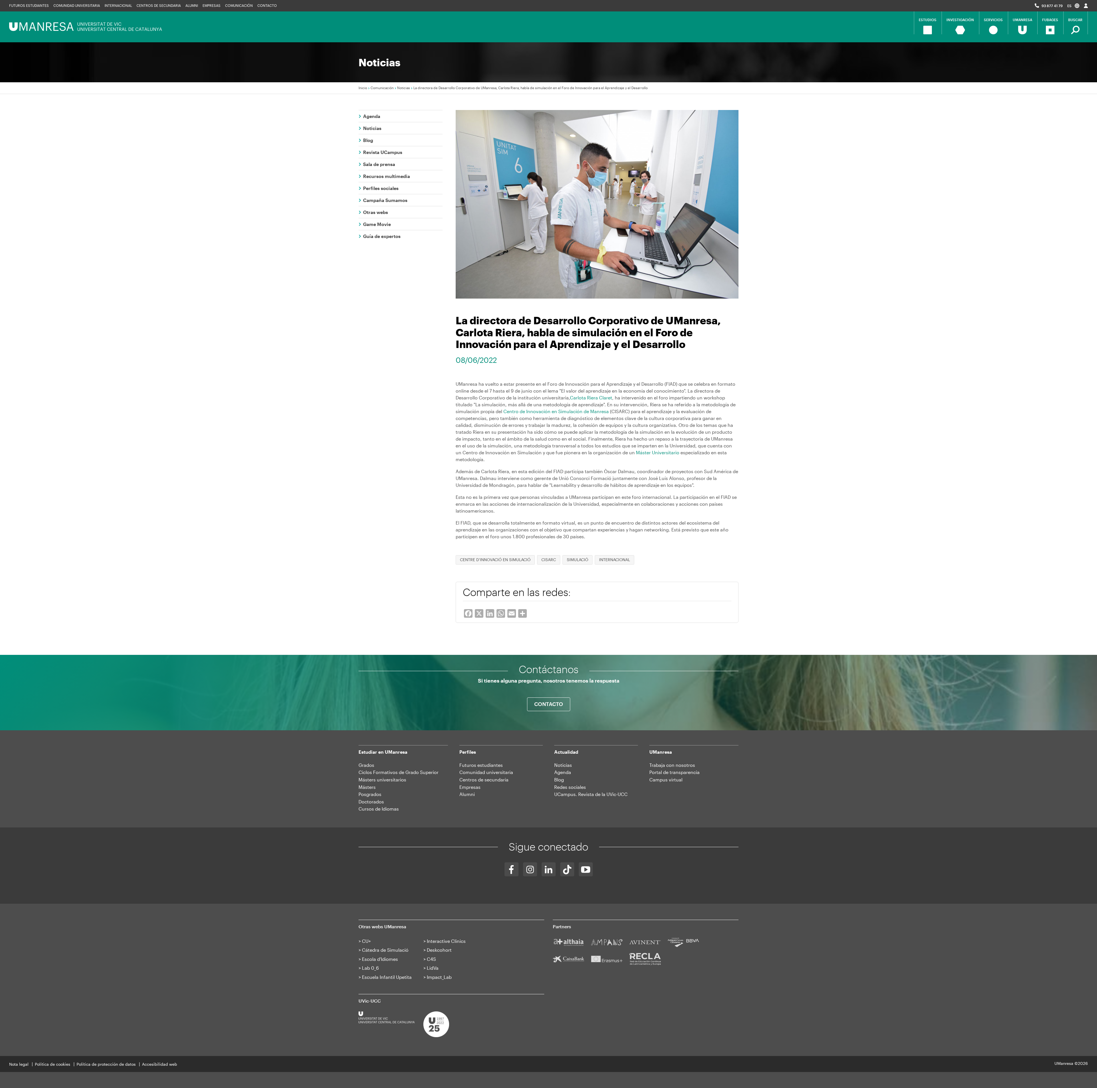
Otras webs (375, 212)
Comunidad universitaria (76, 5)
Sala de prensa (379, 164)
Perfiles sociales (381, 188)
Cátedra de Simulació (385, 950)
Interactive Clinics (446, 941)
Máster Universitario (657, 452)
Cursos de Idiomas (379, 808)
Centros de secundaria (159, 5)
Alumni (191, 5)
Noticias (403, 88)
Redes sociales (570, 787)
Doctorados (371, 801)
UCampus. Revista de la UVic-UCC (591, 794)
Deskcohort (439, 950)
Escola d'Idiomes (380, 959)
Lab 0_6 (370, 968)
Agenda (371, 116)
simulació (577, 559)
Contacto (267, 5)
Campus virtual (665, 779)
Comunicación (239, 5)
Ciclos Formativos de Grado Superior (399, 772)
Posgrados (370, 794)
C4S (431, 959)
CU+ (366, 941)
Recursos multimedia (386, 176)
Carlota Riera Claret (591, 397)
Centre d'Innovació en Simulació (495, 559)
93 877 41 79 (1052, 6)
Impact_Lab (439, 977)
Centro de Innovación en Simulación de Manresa (556, 411)
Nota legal (19, 1064)
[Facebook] (512, 869)
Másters (367, 787)
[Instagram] (530, 869)
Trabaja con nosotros (672, 765)
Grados (366, 765)
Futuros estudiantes (29, 5)
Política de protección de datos (106, 1064)
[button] (1073, 5)
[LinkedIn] (549, 869)
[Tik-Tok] (567, 869)
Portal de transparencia (674, 772)
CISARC (548, 559)
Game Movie (377, 224)
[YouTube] (586, 869)
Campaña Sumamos (385, 200)
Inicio (363, 88)
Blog (368, 140)
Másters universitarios (382, 779)
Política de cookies (52, 1064)
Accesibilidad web (159, 1064)
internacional (614, 559)
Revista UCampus (382, 152)
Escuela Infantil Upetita (387, 977)
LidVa (433, 968)
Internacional (118, 5)
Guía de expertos (382, 236)
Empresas (212, 5)
